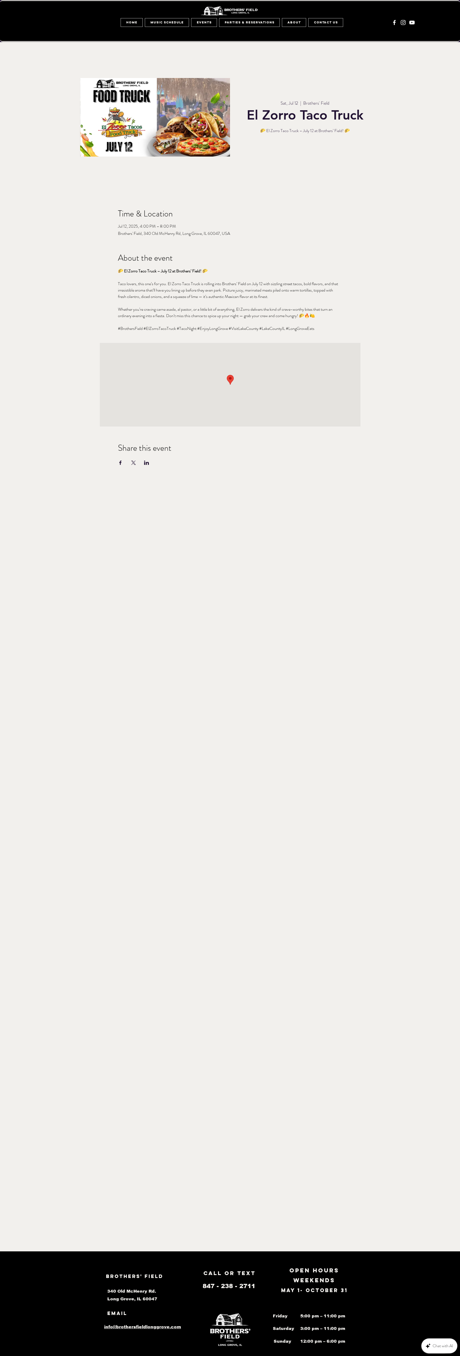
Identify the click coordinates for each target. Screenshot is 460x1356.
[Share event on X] (133, 463)
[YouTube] (412, 22)
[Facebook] (394, 22)
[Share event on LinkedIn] (146, 463)
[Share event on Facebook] (120, 463)
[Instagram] (403, 22)
